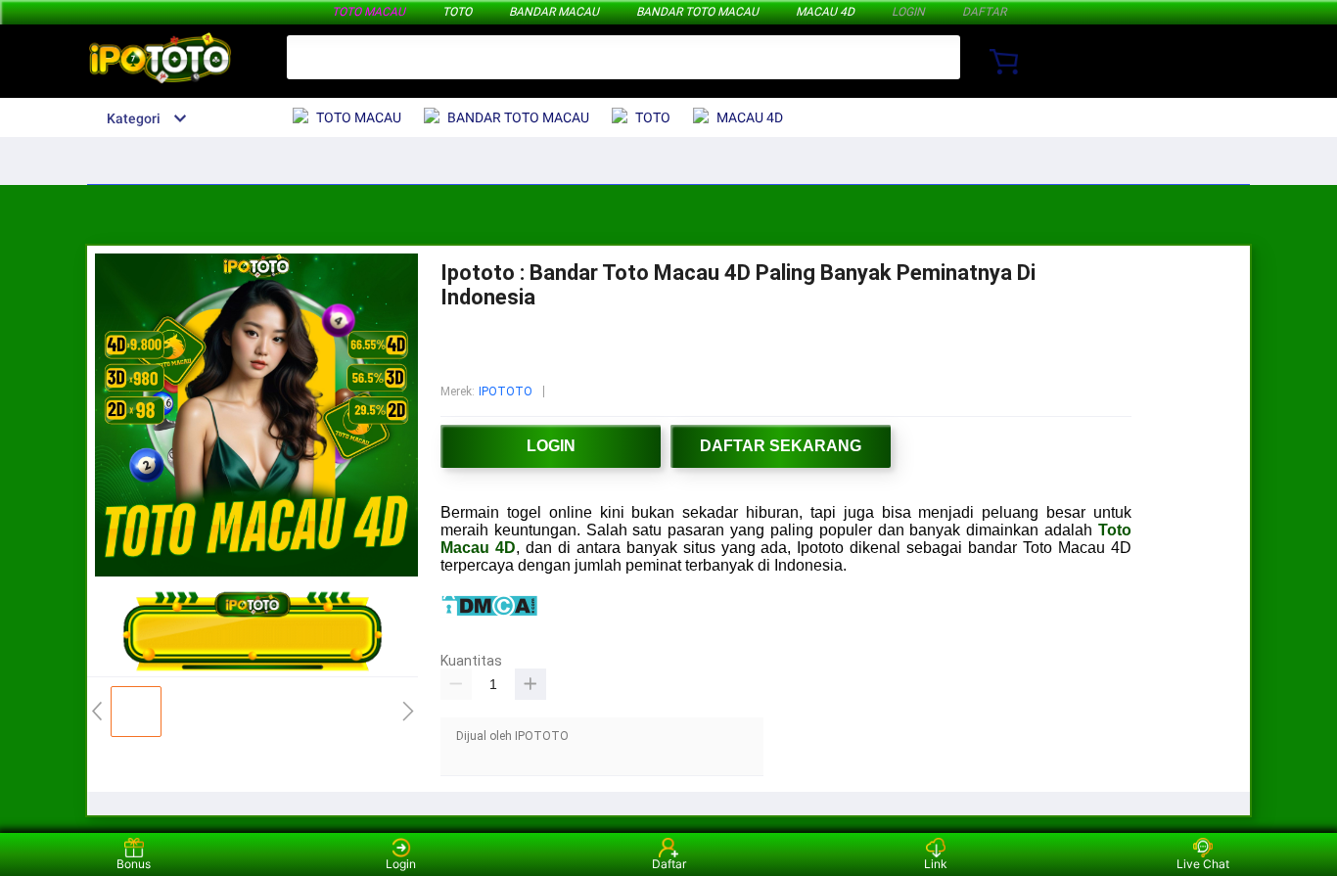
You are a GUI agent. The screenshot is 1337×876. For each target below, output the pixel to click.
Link (935, 863)
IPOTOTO (505, 391)
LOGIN (908, 12)
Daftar (669, 863)
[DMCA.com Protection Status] (488, 612)
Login (401, 863)
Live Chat (1202, 863)
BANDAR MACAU (554, 12)
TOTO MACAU (368, 12)
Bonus (133, 863)
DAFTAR (984, 12)
